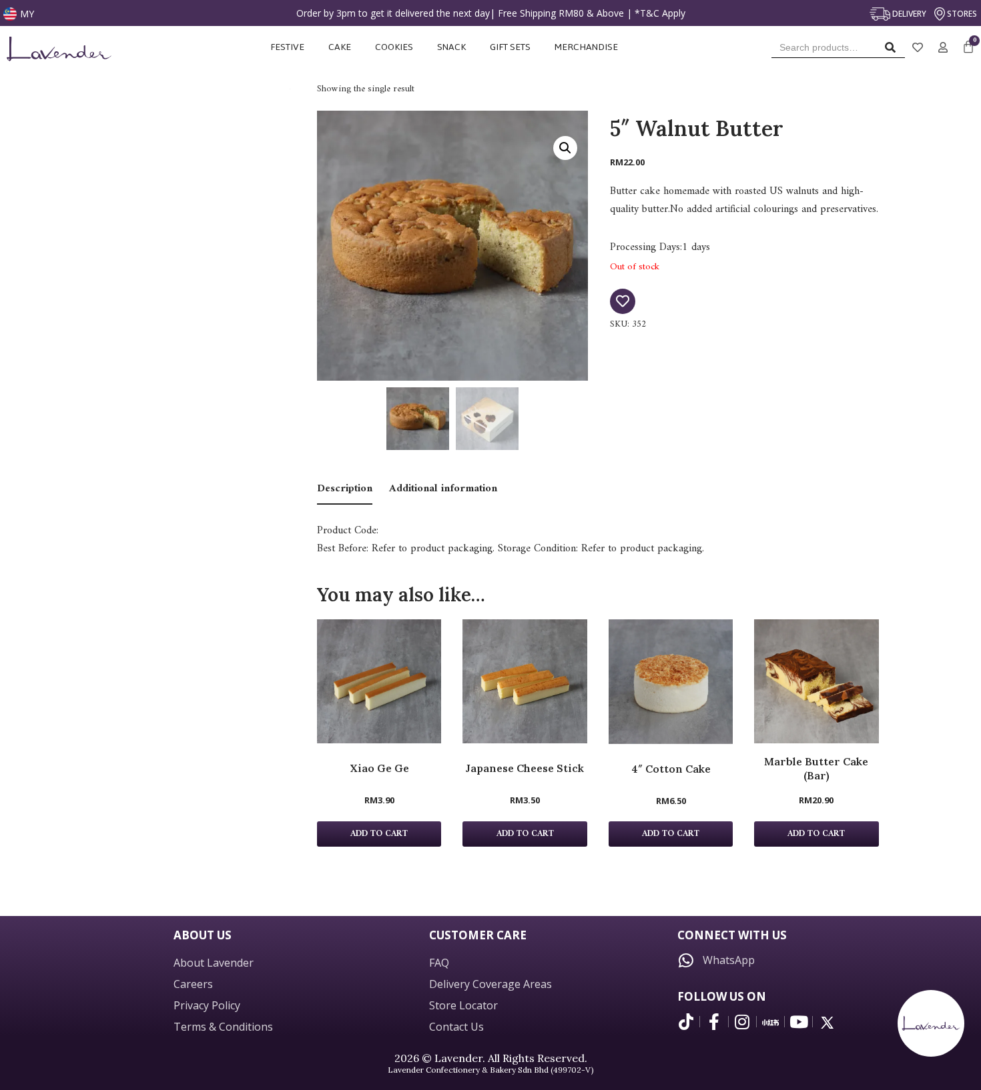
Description (344, 488)
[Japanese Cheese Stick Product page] (524, 681)
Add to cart (379, 834)
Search (894, 50)
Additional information (443, 488)
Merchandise (587, 47)
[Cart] (968, 47)
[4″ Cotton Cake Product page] (671, 681)
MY (27, 13)
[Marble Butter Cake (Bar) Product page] (816, 681)
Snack (451, 47)
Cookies (394, 47)
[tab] (344, 490)
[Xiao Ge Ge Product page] (379, 681)
